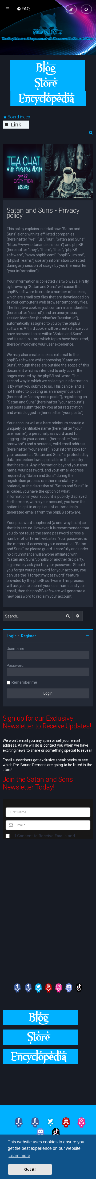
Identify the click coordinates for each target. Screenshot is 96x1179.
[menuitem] (23, 9)
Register (28, 636)
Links (16, 125)
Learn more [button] (19, 1155)
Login (12, 636)
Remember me (24, 682)
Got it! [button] (30, 1169)
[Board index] (48, 34)
